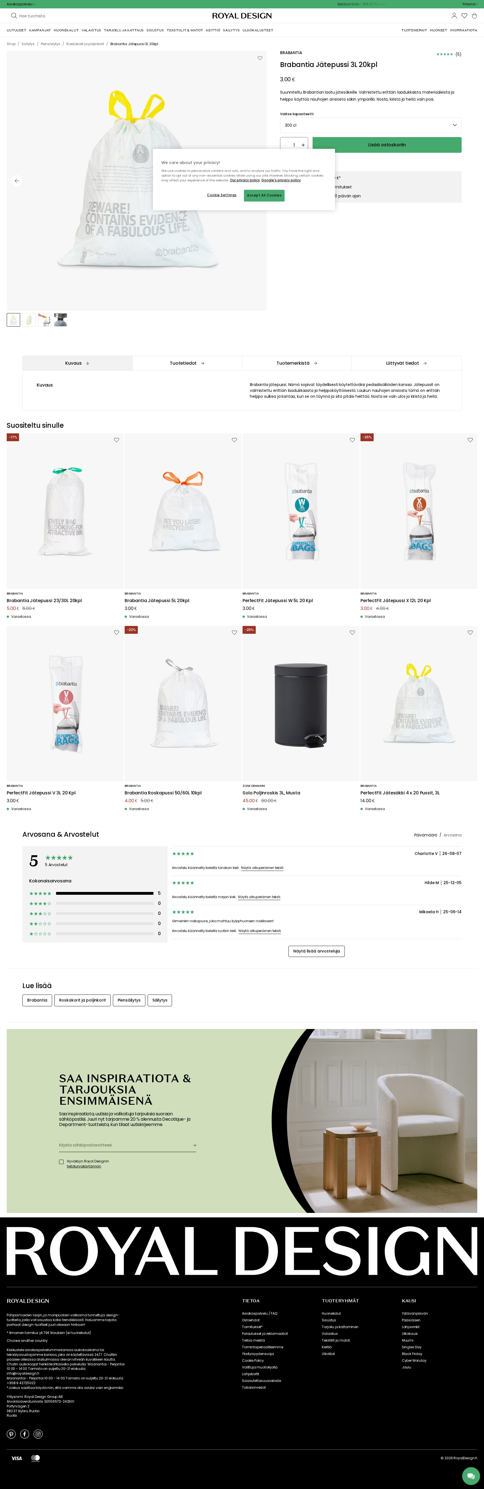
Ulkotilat (328, 1354)
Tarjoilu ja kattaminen (340, 1327)
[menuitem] (16, 30)
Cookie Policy (253, 1360)
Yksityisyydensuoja (258, 1354)
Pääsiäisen (411, 1320)
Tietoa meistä (253, 1340)
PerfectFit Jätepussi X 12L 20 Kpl (395, 600)
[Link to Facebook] (24, 1433)
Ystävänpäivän (415, 1313)
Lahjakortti (250, 1374)
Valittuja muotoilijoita (260, 1367)
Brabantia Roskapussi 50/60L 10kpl (163, 793)
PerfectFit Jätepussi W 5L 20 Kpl (278, 600)
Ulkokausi (410, 1333)
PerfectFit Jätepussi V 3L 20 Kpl (41, 793)
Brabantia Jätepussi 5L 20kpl (157, 600)
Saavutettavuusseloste (261, 1380)
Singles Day (412, 1347)
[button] (470, 4)
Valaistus (330, 1333)
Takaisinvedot (254, 1387)
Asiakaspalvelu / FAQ (259, 1313)
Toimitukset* (252, 1327)
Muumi (407, 1340)
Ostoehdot (251, 1320)
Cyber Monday (414, 1360)
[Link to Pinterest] (11, 1433)
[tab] (77, 363)
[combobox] (470, 4)
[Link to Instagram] (38, 1433)
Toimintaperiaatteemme (262, 1347)
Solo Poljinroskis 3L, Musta (271, 793)
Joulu (406, 1367)
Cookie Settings (222, 195)
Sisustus (329, 1320)
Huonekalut (331, 1313)
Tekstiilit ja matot (336, 1340)
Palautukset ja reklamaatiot (265, 1333)
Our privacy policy (245, 180)
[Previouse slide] (16, 180)
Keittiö (327, 1347)
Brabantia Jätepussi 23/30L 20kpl (44, 600)
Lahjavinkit (411, 1327)
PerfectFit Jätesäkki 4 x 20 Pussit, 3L (400, 793)
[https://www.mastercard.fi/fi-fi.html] (35, 1458)
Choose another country (27, 1340)
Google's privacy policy (281, 180)
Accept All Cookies (264, 195)
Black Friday (412, 1354)
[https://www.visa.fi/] (16, 1458)
